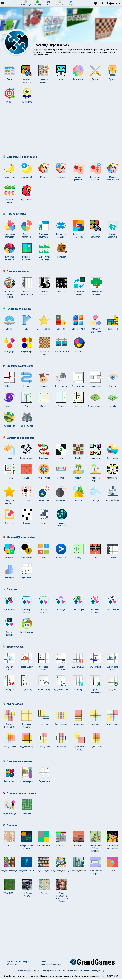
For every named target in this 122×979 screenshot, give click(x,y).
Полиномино (112, 329)
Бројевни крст (26, 458)
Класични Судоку (26, 725)
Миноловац (61, 500)
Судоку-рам (95, 667)
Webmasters (12, 964)
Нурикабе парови (95, 479)
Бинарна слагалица (61, 524)
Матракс (9, 557)
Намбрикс (43, 458)
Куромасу (27, 523)
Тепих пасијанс (78, 609)
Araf (26, 406)
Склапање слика (16, 214)
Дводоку (44, 724)
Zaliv (61, 458)
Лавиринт (27, 813)
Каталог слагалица (26, 80)
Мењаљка (61, 291)
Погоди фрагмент (112, 235)
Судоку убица (78, 667)
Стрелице (9, 523)
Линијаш (9, 478)
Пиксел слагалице (18, 271)
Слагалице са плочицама (22, 156)
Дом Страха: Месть (27, 894)
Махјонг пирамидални (78, 178)
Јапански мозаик (44, 293)
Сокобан (61, 329)
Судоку (112, 689)
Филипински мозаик (96, 293)
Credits (43, 961)
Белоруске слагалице (61, 235)
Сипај (9, 458)
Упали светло (113, 478)
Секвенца (95, 458)
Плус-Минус (26, 557)
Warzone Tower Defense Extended (95, 848)
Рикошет (78, 845)
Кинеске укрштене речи (26, 293)
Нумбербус (27, 577)
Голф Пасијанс (26, 632)
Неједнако (61, 557)
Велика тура (95, 386)
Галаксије (9, 406)
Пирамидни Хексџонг (95, 178)
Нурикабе (78, 478)
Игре (61, 79)
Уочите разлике (62, 351)
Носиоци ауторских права (18, 961)
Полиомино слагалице (44, 235)
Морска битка (112, 500)
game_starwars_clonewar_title (78, 870)
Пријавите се (113, 3)
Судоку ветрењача (9, 725)
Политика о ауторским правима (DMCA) (86, 970)
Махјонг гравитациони (112, 178)
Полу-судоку (26, 689)
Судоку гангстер (61, 668)
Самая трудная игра (95, 872)
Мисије (9, 102)
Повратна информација (50, 964)
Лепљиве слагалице (26, 235)
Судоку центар (61, 689)
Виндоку (78, 689)
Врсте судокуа (15, 646)
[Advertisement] (61, 130)
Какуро (113, 557)
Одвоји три (9, 351)
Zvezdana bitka (43, 329)
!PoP (113, 870)
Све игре (12, 825)
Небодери (9, 577)
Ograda (113, 406)
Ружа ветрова (44, 478)
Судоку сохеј (44, 746)
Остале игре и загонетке (21, 793)
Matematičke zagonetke (21, 537)
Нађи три (79, 351)
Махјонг (43, 177)
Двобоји (95, 79)
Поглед (112, 386)
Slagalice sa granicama (20, 366)
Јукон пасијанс (112, 609)
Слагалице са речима (19, 761)
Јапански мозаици (44, 80)
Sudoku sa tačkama (43, 668)
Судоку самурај (113, 724)
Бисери (9, 329)
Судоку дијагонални (95, 690)
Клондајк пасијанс (26, 611)
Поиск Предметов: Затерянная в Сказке (62, 897)
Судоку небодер (9, 668)
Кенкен (44, 557)
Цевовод (27, 386)
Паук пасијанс (9, 609)
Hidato (78, 458)
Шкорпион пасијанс (95, 611)
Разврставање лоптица (26, 846)
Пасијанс (12, 589)
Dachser (44, 893)
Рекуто (61, 406)
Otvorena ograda (95, 406)
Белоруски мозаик (79, 293)
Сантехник (61, 845)
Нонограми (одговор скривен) (9, 294)
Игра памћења (27, 199)
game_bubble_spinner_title (61, 870)
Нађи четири (26, 351)
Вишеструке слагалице (44, 258)
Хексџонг (61, 177)
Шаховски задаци (44, 352)
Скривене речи (26, 781)
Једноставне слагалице (9, 235)
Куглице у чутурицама (95, 330)
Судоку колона (78, 724)
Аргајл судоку (43, 689)
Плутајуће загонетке (9, 258)
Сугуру (78, 557)
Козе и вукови (61, 386)
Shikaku (43, 406)
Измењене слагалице (27, 258)
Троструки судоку (79, 748)
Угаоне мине (43, 500)
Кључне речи (44, 781)
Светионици (112, 458)
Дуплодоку (95, 724)
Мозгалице (78, 79)
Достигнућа (27, 102)
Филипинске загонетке (78, 235)
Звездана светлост (9, 501)
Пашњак (43, 386)
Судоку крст (61, 746)
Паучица (61, 609)
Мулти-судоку (15, 704)
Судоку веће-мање (113, 668)
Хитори (26, 500)
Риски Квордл (43, 845)
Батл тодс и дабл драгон (112, 846)
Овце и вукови (27, 426)
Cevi (26, 329)
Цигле (95, 557)
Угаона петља (78, 386)
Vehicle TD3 (9, 893)
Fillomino (9, 386)
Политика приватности (28, 970)
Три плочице (9, 177)
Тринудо (78, 406)
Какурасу (44, 523)
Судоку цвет (96, 746)
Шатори (78, 500)
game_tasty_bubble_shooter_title (44, 870)
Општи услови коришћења (53, 970)
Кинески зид (9, 426)
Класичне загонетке (95, 235)
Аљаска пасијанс (9, 633)
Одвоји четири (78, 329)
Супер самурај (61, 724)
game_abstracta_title (26, 870)
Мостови (61, 478)
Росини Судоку (26, 667)
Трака (9, 79)
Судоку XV (9, 689)
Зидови (26, 478)
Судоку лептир (26, 746)
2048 (9, 845)
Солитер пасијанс (44, 611)
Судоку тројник (9, 746)
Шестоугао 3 (26, 177)
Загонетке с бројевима (20, 437)
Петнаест (61, 256)
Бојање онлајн (9, 813)
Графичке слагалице (19, 308)
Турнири (112, 79)
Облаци (95, 500)
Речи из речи (9, 781)
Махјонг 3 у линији (9, 201)
